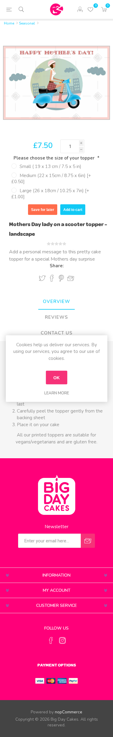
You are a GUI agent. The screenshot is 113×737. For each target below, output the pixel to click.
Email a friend (70, 278)
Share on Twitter (42, 278)
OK (56, 377)
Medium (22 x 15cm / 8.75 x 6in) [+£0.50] (51, 179)
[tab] (56, 302)
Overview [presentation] (56, 301)
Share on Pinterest (61, 278)
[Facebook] (51, 640)
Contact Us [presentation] (57, 333)
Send (88, 541)
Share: (57, 266)
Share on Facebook (52, 278)
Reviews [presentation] (56, 317)
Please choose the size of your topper (55, 158)
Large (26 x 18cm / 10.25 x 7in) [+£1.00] (50, 194)
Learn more (56, 393)
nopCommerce (68, 712)
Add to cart (72, 210)
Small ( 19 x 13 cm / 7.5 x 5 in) (50, 166)
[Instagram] (62, 640)
